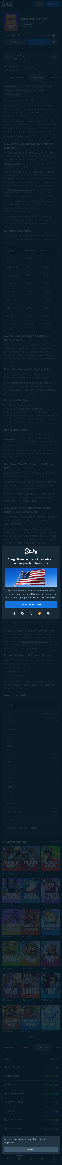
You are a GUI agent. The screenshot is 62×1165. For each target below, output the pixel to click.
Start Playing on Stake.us (31, 604)
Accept (31, 1149)
